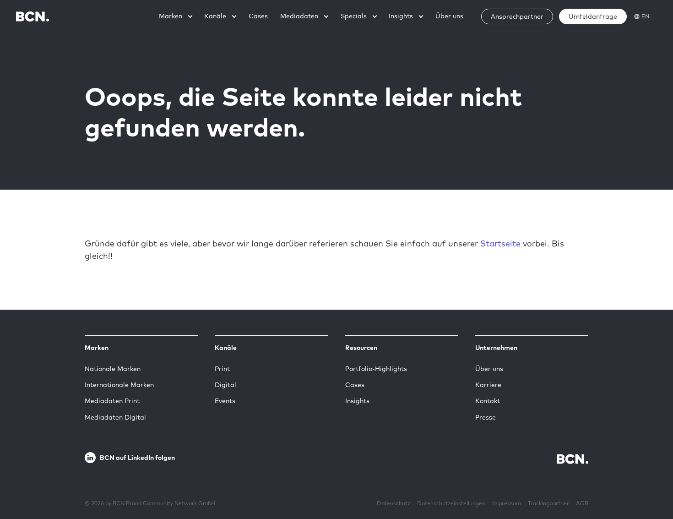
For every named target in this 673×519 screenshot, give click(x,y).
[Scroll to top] (651, 483)
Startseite (500, 243)
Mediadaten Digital (115, 417)
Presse (485, 417)
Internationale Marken (119, 385)
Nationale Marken (113, 369)
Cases (354, 385)
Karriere (488, 385)
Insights (357, 401)
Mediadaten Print (112, 401)
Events (225, 401)
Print (222, 369)
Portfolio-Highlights (376, 369)
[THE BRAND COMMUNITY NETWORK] (32, 16)
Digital (225, 385)
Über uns (489, 369)
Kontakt (487, 401)
